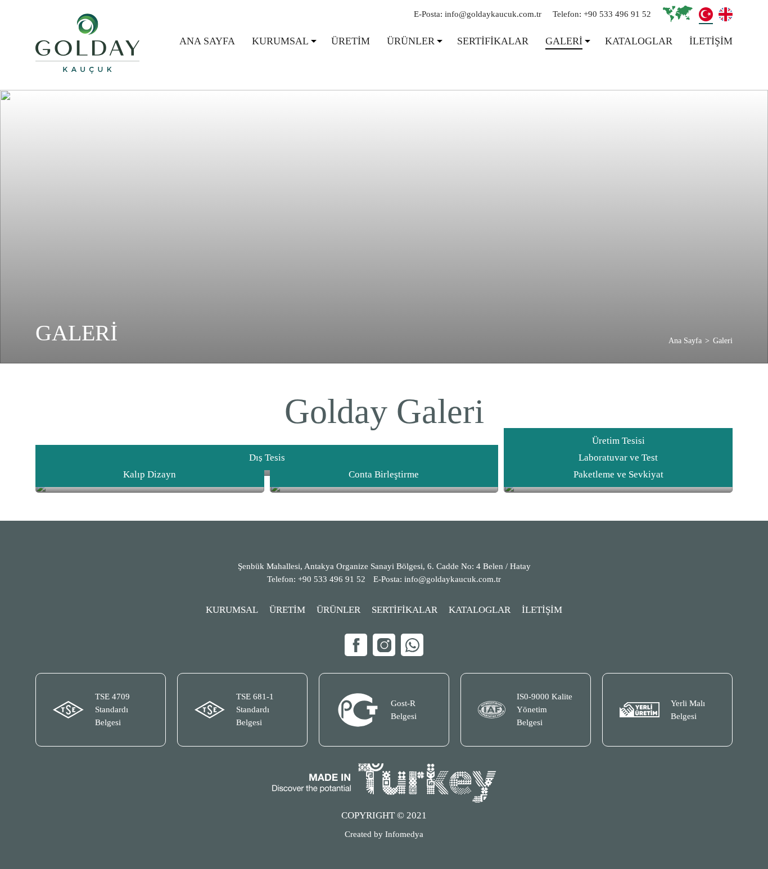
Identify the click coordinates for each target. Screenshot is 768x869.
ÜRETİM (350, 41)
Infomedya (404, 834)
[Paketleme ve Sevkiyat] (618, 487)
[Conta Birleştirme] (384, 487)
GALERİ (563, 41)
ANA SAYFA (207, 41)
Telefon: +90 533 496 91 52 (602, 14)
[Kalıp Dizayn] (149, 487)
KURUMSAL (280, 41)
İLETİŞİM (711, 41)
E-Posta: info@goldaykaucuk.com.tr (477, 14)
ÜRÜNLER (411, 41)
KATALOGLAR (638, 41)
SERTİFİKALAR (492, 41)
